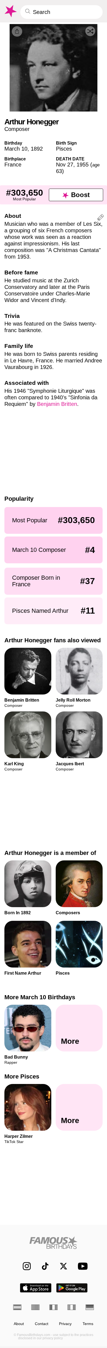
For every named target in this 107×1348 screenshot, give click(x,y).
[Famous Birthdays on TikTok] (42, 1266)
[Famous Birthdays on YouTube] (81, 1266)
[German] (90, 1307)
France (12, 165)
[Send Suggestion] (101, 218)
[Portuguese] (35, 1307)
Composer (17, 129)
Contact (41, 1324)
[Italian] (71, 1307)
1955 (83, 165)
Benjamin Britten (57, 404)
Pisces (64, 149)
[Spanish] (17, 1307)
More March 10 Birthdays (39, 997)
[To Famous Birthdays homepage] (10, 11)
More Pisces (21, 1076)
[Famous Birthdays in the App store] (35, 1288)
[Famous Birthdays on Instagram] (24, 1266)
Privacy (65, 1324)
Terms (88, 1324)
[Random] (90, 31)
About (19, 1324)
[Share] (17, 31)
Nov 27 (64, 165)
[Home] (53, 1242)
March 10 (15, 149)
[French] (53, 1307)
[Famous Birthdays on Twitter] (60, 1266)
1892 (37, 149)
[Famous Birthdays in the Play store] (72, 1288)
